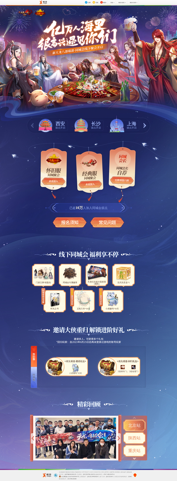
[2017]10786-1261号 (89, 474)
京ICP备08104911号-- (71, 474)
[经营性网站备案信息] (135, 475)
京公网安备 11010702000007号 (70, 476)
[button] (144, 125)
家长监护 (123, 472)
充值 (97, 2)
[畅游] (43, 2)
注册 (89, 2)
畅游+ (105, 2)
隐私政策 (129, 472)
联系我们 (117, 472)
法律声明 (111, 472)
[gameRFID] (54, 475)
